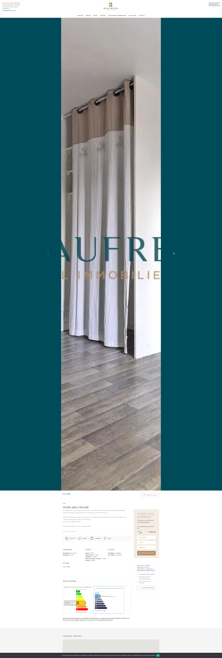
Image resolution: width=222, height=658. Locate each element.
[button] (174, 253)
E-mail (140, 532)
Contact (142, 15)
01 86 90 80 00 (5, 8)
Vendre (88, 15)
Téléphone (152, 532)
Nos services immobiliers (117, 15)
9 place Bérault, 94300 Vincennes (10, 6)
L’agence (103, 15)
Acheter (80, 15)
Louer (95, 15)
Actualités (132, 15)
